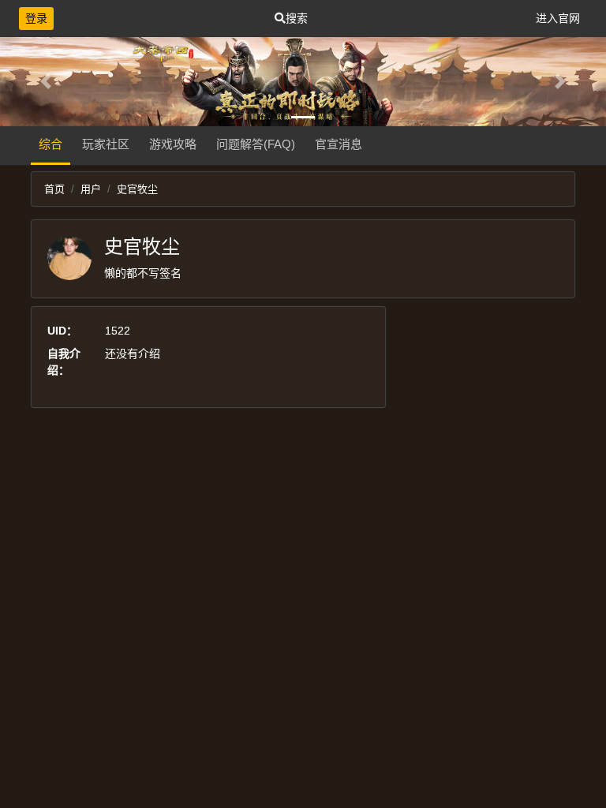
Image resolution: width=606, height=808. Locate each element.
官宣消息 (338, 144)
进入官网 (558, 18)
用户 (90, 189)
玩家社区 (105, 144)
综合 (50, 144)
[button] (45, 81)
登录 (36, 18)
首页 (54, 189)
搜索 (297, 18)
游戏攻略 (172, 144)
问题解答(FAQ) (255, 144)
